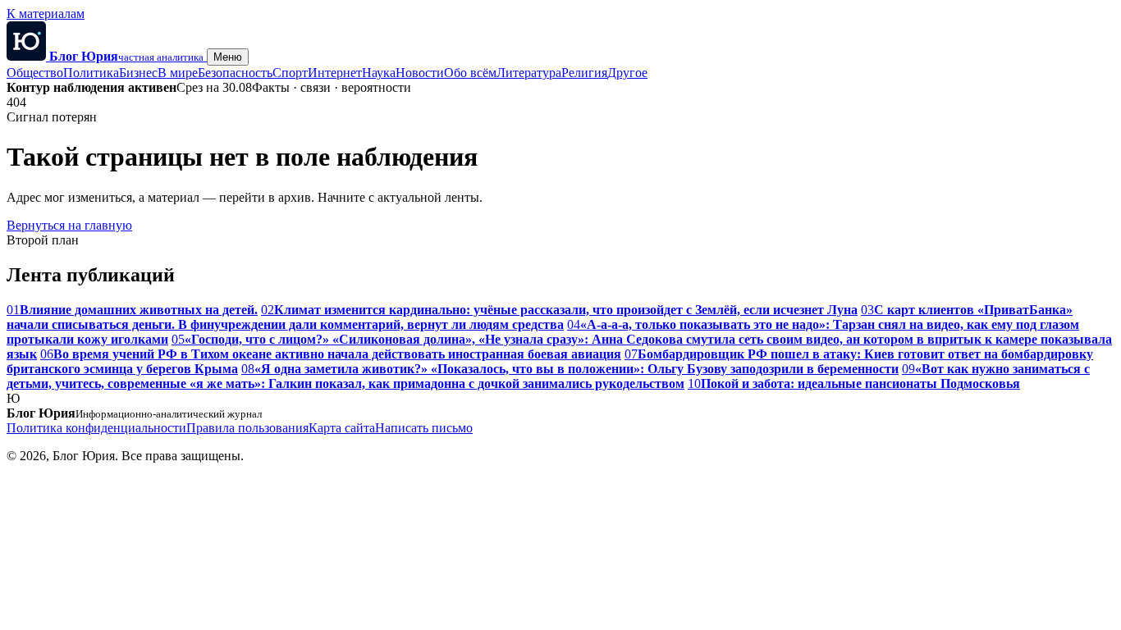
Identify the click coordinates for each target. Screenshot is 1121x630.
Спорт (290, 73)
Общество (35, 73)
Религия (584, 73)
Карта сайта (342, 428)
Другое (627, 73)
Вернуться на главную (69, 225)
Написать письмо (424, 428)
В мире (178, 73)
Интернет (335, 73)
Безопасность (235, 73)
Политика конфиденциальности (96, 428)
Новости (420, 73)
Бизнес (138, 73)
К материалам (46, 14)
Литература (528, 73)
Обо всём (470, 73)
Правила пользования (247, 428)
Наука (379, 73)
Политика (91, 73)
